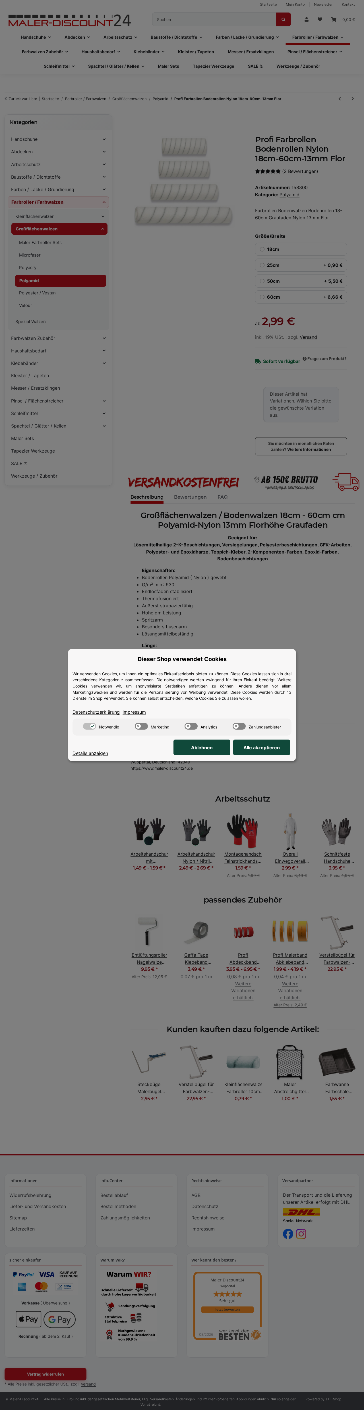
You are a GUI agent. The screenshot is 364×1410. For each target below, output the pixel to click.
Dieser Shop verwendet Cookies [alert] (182, 659)
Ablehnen (202, 747)
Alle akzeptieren (261, 747)
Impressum (134, 712)
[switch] (89, 726)
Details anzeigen (90, 753)
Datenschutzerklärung (96, 712)
